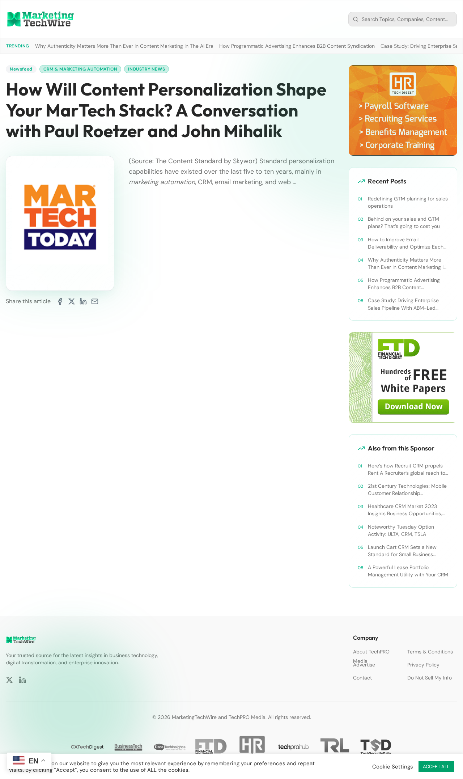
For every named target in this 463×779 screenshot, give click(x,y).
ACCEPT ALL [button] (436, 766)
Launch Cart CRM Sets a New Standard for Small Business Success (402, 551)
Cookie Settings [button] (392, 766)
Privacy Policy (423, 664)
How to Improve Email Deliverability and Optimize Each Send (405, 243)
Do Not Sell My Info (429, 677)
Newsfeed (21, 69)
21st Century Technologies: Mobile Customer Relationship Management (407, 490)
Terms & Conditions (430, 651)
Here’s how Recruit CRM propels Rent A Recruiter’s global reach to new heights (406, 469)
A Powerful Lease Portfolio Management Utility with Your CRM (408, 571)
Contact (362, 677)
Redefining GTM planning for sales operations (408, 202)
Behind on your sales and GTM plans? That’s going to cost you (404, 222)
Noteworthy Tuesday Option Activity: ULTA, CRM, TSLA (401, 530)
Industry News (146, 69)
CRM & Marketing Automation (80, 69)
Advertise (364, 664)
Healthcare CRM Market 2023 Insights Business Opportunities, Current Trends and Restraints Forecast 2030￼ (405, 510)
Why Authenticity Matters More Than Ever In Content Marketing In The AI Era (124, 46)
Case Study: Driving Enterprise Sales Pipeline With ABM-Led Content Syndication (403, 304)
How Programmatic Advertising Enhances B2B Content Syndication (297, 46)
